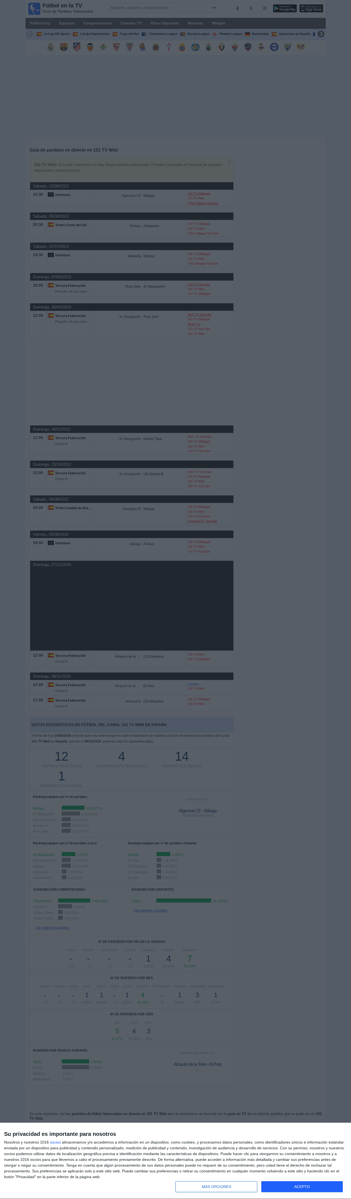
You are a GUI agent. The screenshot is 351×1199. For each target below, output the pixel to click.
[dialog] (175, 1161)
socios (55, 1142)
